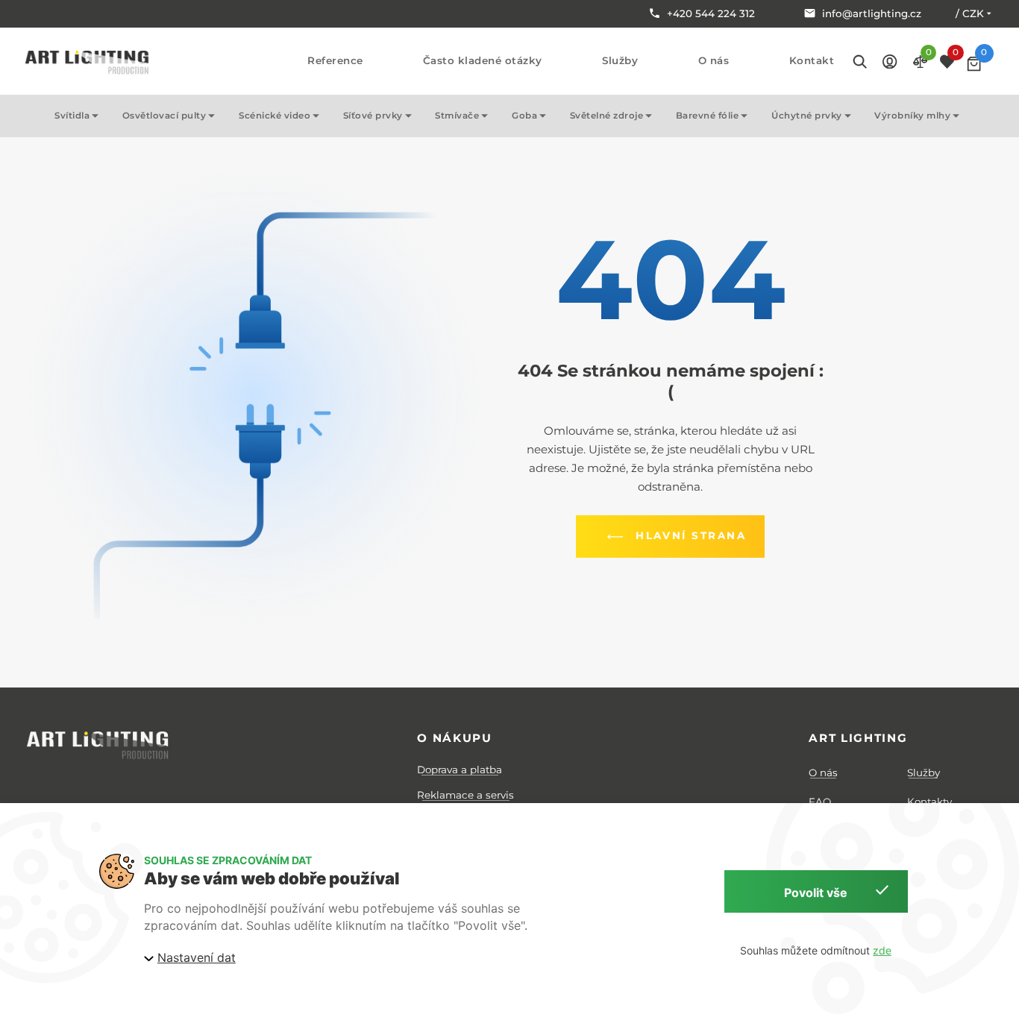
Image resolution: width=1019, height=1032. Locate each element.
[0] (974, 64)
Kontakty (929, 802)
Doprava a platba (459, 769)
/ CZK (970, 13)
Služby (620, 60)
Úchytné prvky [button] (806, 115)
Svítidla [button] (72, 115)
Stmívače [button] (457, 115)
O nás (714, 60)
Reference (335, 60)
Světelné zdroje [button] (607, 115)
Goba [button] (524, 115)
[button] (889, 61)
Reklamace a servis (465, 795)
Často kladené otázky (482, 60)
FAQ (820, 802)
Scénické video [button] (274, 115)
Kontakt (812, 60)
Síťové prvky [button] (373, 115)
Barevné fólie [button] (707, 115)
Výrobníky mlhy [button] (912, 115)
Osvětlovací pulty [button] (164, 115)
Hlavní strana (691, 535)
